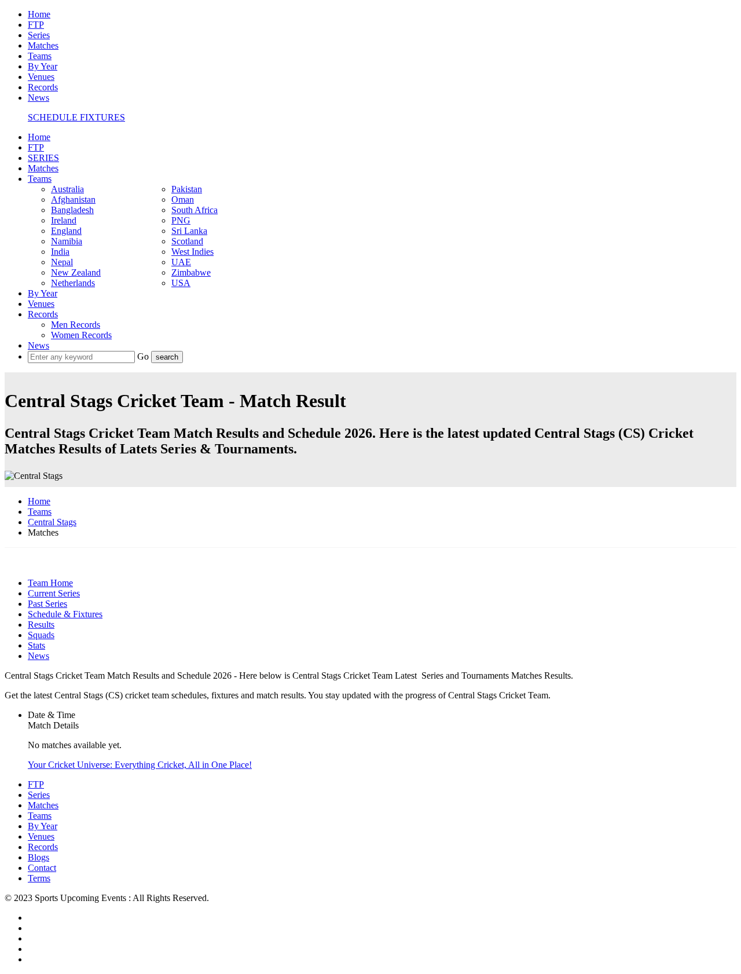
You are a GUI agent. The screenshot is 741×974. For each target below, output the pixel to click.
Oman (182, 199)
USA (180, 283)
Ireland (63, 220)
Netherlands (73, 283)
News (38, 97)
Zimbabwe (191, 272)
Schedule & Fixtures (65, 614)
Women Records (81, 335)
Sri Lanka (189, 231)
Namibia (66, 241)
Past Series (47, 604)
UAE (181, 262)
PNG (180, 220)
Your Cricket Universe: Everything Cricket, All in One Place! (140, 765)
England (66, 231)
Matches (43, 45)
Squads (41, 635)
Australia (67, 189)
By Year (42, 66)
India (60, 252)
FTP (36, 25)
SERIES (43, 158)
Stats (36, 645)
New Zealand (76, 272)
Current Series (54, 593)
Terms (39, 878)
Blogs (38, 857)
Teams (40, 56)
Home (39, 14)
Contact (42, 868)
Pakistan (186, 189)
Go (144, 356)
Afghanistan (73, 199)
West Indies (192, 252)
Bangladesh (72, 210)
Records (43, 87)
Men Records (75, 324)
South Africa (194, 210)
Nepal (62, 262)
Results (41, 624)
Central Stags (52, 522)
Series (39, 35)
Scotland (187, 241)
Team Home (50, 583)
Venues (41, 77)
